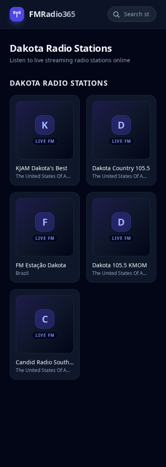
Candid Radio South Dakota (45, 362)
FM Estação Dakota (41, 265)
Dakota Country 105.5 (121, 168)
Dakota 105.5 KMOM (119, 265)
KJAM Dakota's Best (41, 168)
